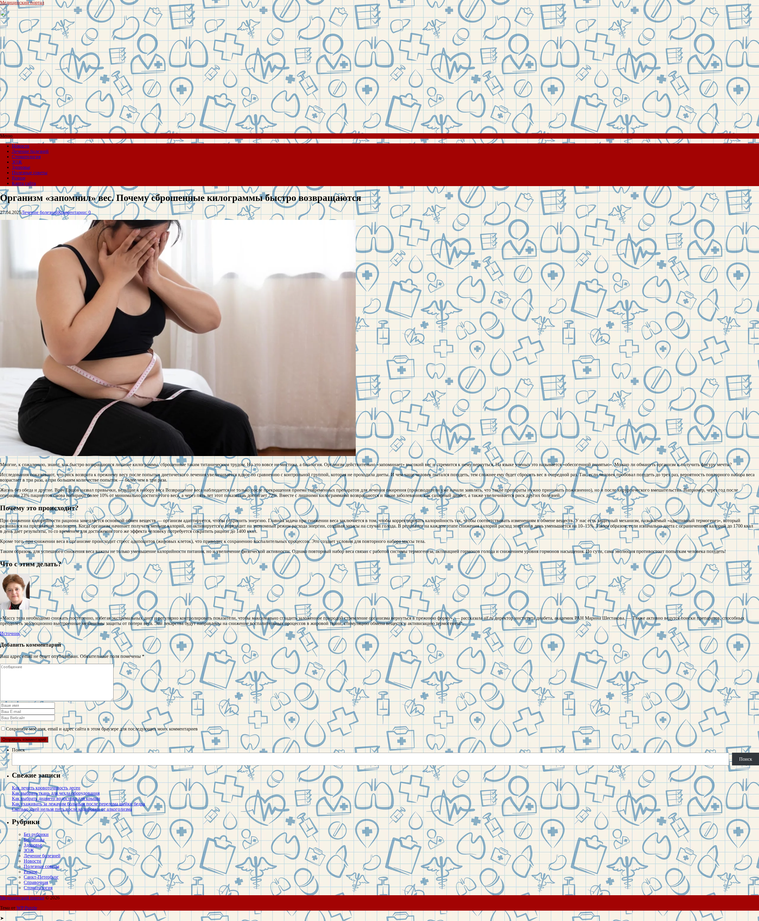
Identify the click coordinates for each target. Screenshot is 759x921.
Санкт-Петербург (41, 877)
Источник (10, 633)
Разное (18, 177)
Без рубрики (36, 834)
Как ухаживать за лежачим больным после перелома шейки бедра (78, 803)
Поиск (18, 749)
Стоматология (26, 156)
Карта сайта (24, 183)
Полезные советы (29, 172)
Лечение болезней (30, 151)
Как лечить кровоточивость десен (46, 787)
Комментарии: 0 (74, 212)
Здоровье (21, 167)
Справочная (36, 882)
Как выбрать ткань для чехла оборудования (56, 793)
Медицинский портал (22, 2)
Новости (20, 145)
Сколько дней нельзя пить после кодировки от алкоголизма (72, 809)
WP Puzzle (27, 907)
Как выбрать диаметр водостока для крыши (56, 798)
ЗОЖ (17, 161)
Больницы (34, 839)
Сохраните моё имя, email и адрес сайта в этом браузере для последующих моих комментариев (102, 728)
